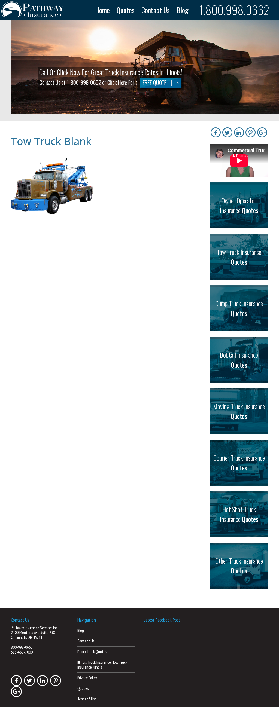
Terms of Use (86, 699)
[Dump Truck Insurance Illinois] (145, 66)
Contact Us (155, 10)
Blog (183, 10)
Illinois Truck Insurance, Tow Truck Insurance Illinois (102, 665)
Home (102, 10)
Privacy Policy (87, 677)
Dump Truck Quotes (92, 651)
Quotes (126, 10)
